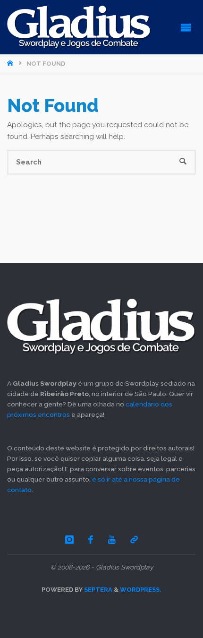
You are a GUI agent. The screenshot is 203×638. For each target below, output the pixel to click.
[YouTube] (112, 539)
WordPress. (140, 589)
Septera (97, 589)
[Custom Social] (134, 539)
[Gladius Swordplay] (79, 27)
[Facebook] (91, 539)
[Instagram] (69, 539)
